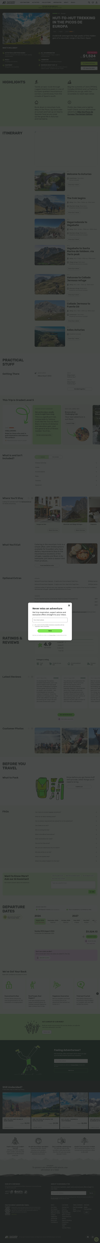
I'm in (50, 631)
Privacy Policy (52, 635)
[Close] (69, 605)
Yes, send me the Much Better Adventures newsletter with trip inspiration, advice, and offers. (49, 625)
